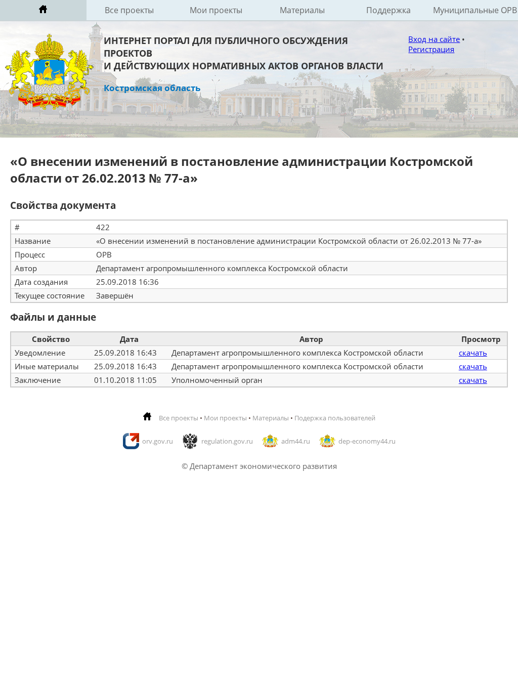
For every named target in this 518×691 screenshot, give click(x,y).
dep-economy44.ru (367, 441)
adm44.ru (295, 441)
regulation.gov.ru (227, 441)
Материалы (302, 10)
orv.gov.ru (157, 441)
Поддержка (388, 10)
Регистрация (431, 49)
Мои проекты (216, 10)
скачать (473, 353)
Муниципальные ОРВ (475, 10)
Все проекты (129, 10)
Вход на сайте (434, 39)
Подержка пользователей (334, 417)
